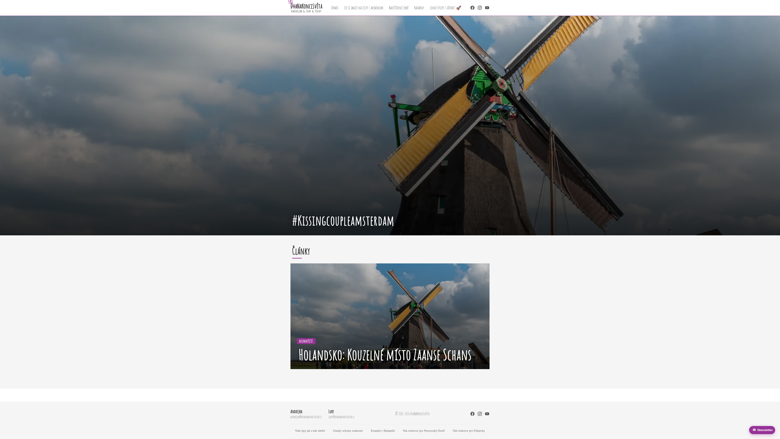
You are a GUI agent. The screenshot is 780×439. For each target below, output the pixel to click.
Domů (334, 7)
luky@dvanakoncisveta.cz (341, 417)
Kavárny (419, 7)
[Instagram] (479, 7)
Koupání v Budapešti (383, 430)
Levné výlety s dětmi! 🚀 (445, 7)
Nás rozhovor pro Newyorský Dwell (424, 430)
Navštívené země (398, 7)
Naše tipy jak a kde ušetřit (310, 430)
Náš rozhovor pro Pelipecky (469, 430)
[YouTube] (487, 7)
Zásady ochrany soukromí (348, 430)
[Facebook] (472, 7)
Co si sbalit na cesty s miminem (363, 7)
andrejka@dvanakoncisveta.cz (306, 417)
